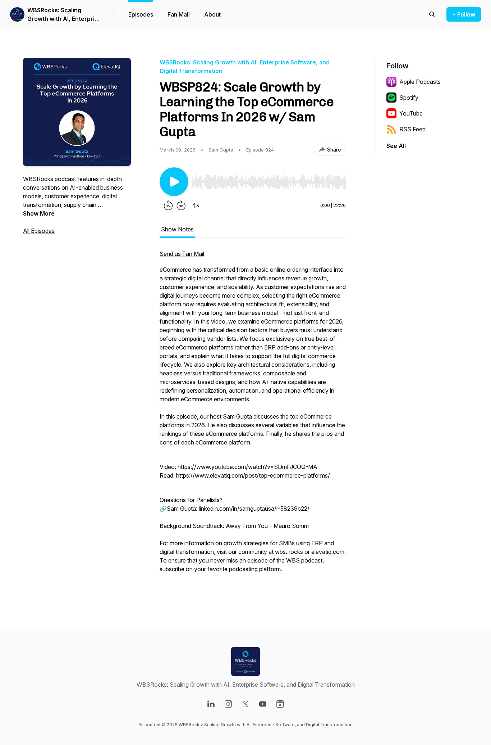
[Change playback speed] (196, 205)
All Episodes (39, 230)
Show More (39, 213)
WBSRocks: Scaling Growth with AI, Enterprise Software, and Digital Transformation (64, 14)
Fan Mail (179, 14)
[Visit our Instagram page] (228, 704)
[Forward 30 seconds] (181, 205)
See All (396, 145)
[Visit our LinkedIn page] (211, 704)
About (212, 14)
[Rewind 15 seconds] (168, 205)
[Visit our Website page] (280, 704)
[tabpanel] (253, 419)
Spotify (408, 97)
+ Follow (463, 14)
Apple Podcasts (420, 81)
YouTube (411, 113)
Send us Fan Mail (182, 253)
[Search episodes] (432, 14)
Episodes (140, 14)
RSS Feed (412, 129)
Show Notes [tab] (177, 229)
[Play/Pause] (174, 181)
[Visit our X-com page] (245, 704)
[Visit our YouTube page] (262, 704)
